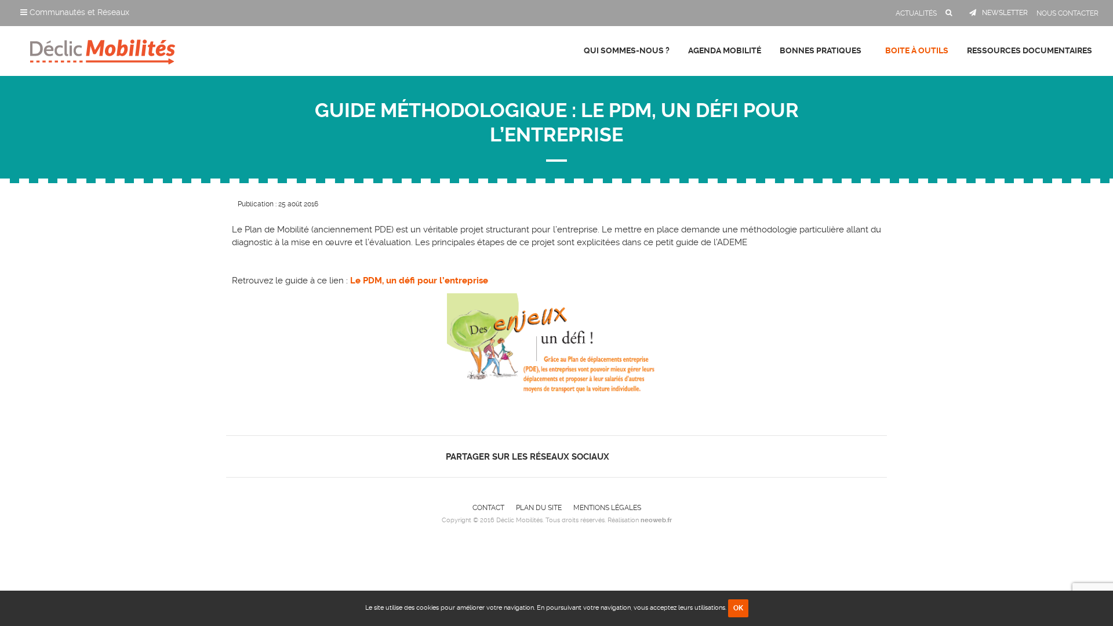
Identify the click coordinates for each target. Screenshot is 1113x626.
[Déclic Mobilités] (102, 49)
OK (738, 608)
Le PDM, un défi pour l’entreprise (419, 280)
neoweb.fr (656, 520)
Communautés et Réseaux (78, 12)
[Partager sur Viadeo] (654, 456)
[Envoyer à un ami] (664, 456)
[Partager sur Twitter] (634, 456)
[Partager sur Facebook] (624, 456)
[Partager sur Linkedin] (644, 456)
